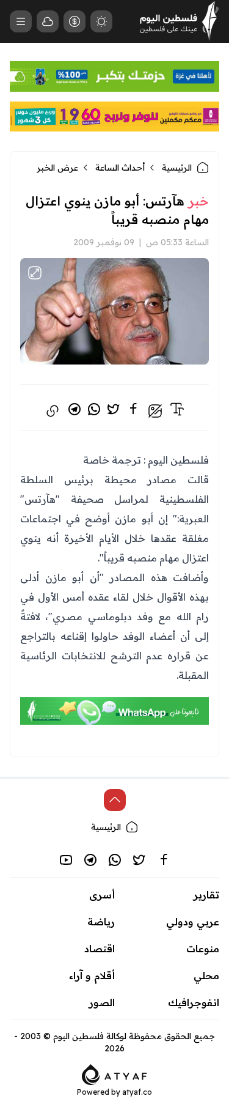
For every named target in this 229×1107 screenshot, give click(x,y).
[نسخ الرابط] (52, 411)
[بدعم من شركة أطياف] (114, 1073)
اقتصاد (99, 948)
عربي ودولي (192, 922)
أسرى (102, 895)
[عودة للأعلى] (115, 800)
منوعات (202, 948)
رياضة (101, 922)
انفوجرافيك (193, 1002)
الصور (102, 1002)
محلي (206, 975)
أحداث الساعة (120, 167)
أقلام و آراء (92, 975)
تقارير (206, 895)
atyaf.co (137, 1092)
